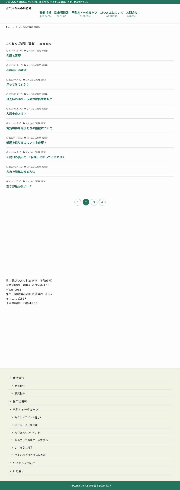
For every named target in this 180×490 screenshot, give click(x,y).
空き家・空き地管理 (26, 425)
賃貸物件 (20, 393)
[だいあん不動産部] (18, 14)
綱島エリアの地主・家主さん (31, 440)
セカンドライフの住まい (29, 417)
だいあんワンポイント (27, 432)
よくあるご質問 (24, 447)
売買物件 (20, 386)
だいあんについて (24, 463)
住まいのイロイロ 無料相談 (30, 455)
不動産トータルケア (26, 409)
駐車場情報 (20, 401)
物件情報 (18, 378)
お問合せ (18, 471)
